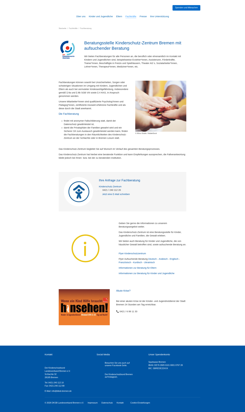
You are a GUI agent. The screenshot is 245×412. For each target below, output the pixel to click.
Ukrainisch (149, 262)
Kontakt (120, 403)
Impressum (93, 403)
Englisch (174, 259)
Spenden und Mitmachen (186, 7)
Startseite (62, 28)
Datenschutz (107, 403)
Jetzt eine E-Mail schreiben (116, 194)
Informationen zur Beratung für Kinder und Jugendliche (146, 273)
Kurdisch (137, 262)
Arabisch (163, 259)
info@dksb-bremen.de (62, 391)
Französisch (125, 262)
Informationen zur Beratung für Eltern (137, 268)
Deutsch (152, 259)
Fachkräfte (73, 28)
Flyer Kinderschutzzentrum (132, 253)
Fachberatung (85, 28)
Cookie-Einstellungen (139, 403)
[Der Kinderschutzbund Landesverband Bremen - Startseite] (62, 9)
